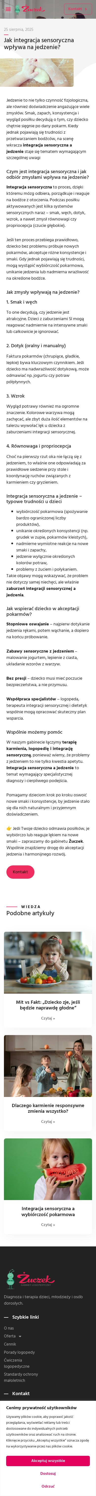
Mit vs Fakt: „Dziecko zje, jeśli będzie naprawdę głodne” (48, 1005)
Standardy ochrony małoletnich (21, 1377)
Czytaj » (48, 1018)
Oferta (10, 1336)
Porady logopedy (19, 1353)
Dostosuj (48, 1473)
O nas (9, 1328)
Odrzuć (48, 1486)
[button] (8, 9)
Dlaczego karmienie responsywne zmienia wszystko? (48, 1108)
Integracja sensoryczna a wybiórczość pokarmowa (48, 1212)
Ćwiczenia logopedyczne (17, 1363)
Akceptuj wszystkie (48, 1461)
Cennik (10, 1344)
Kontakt (20, 872)
